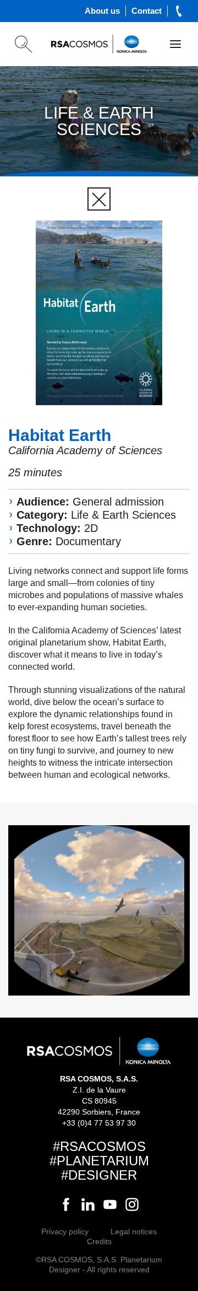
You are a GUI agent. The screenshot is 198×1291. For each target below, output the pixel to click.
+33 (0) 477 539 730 (179, 11)
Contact (146, 10)
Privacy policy (65, 1231)
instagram (132, 1204)
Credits (99, 1241)
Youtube (110, 1204)
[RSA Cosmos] (99, 44)
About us (102, 10)
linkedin (88, 1204)
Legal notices (134, 1231)
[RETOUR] (99, 199)
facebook (66, 1204)
